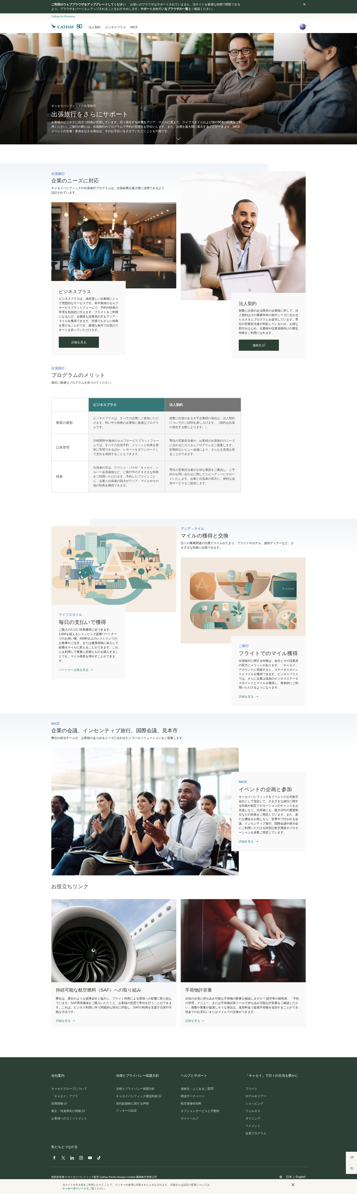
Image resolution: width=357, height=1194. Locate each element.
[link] (243, 235)
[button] (65, 1021)
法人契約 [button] (95, 27)
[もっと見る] (178, 139)
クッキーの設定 (126, 1110)
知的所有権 (57, 1176)
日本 (289, 1176)
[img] (304, 4)
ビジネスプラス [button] (115, 27)
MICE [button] (134, 27)
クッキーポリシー (72, 1188)
